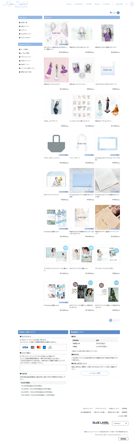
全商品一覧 (24, 22)
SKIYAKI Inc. (124, 434)
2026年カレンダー (26, 33)
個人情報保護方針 (86, 412)
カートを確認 (24, 49)
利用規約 (124, 408)
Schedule (79, 4)
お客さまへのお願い (99, 412)
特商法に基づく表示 (26, 72)
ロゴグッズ (24, 30)
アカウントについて (26, 56)
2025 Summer (25, 37)
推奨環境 (124, 412)
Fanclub (119, 4)
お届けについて (25, 64)
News (69, 4)
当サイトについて (88, 408)
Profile (89, 4)
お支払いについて (26, 60)
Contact (106, 4)
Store (97, 4)
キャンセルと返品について (28, 68)
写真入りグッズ (25, 26)
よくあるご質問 (25, 53)
